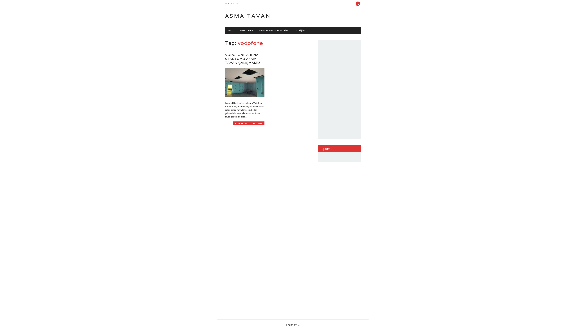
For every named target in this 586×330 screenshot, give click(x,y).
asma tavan (241, 123)
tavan (259, 123)
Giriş (230, 30)
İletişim (300, 30)
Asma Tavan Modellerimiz (274, 30)
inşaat (251, 123)
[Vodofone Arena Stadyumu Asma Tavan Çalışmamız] (244, 96)
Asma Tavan (246, 30)
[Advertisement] (344, 89)
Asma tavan (248, 15)
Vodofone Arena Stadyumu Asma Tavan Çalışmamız (242, 59)
